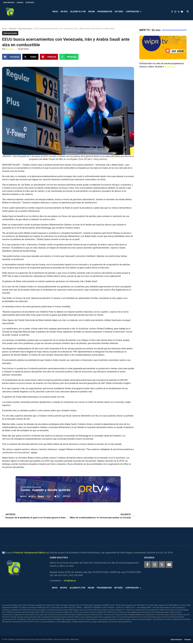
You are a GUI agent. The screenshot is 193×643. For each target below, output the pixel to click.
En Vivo (64, 12)
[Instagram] (154, 564)
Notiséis (119, 12)
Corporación (132, 12)
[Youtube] (169, 564)
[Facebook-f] (147, 564)
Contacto (20, 2)
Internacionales (25, 29)
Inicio (55, 12)
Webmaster (74, 639)
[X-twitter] (162, 564)
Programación (104, 12)
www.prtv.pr (169, 66)
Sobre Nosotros (9, 2)
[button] (188, 11)
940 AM (91, 12)
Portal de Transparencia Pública (29, 552)
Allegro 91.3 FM (78, 12)
